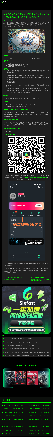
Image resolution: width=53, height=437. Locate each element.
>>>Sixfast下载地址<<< (10, 134)
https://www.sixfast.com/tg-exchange (36, 177)
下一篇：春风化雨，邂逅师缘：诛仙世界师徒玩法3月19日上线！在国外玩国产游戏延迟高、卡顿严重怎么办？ (40, 279)
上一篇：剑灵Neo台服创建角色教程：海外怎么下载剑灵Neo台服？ (12, 278)
